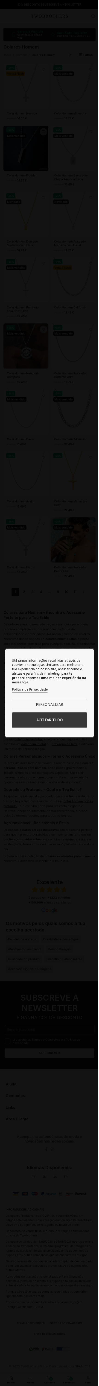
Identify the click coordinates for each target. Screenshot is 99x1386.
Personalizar (49, 704)
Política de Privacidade (30, 689)
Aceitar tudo (49, 719)
